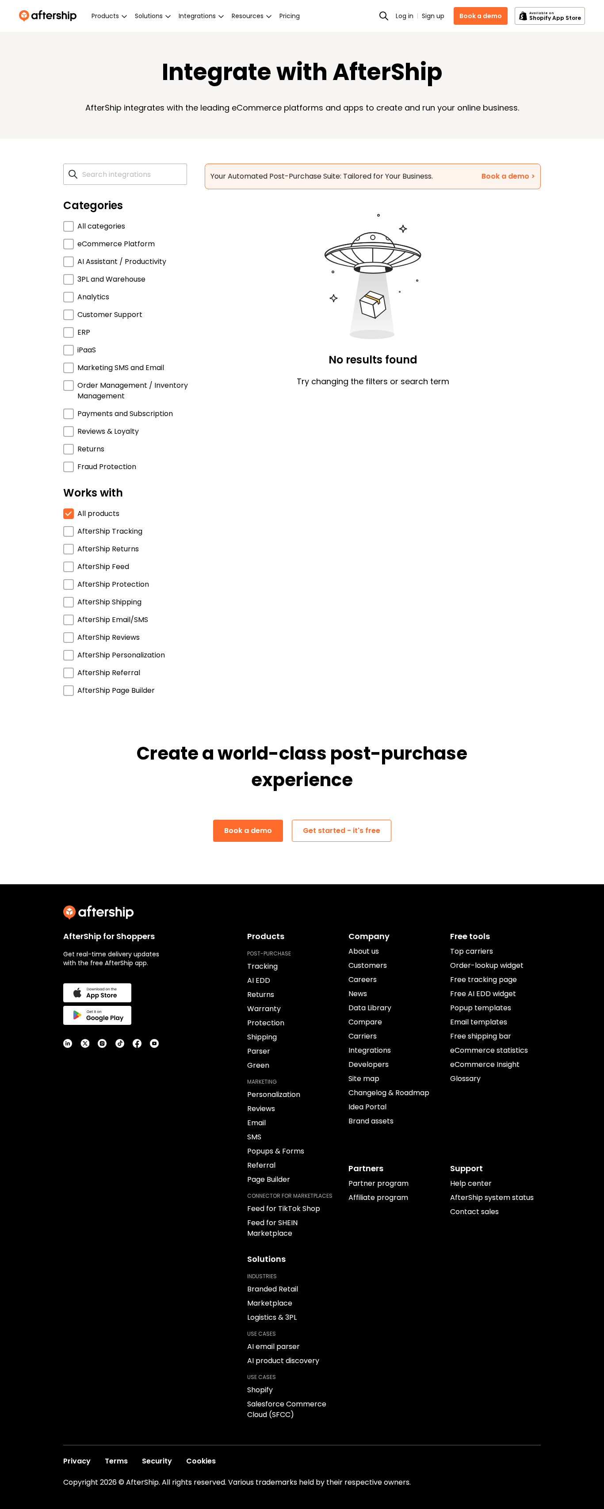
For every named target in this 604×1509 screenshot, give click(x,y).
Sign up (433, 15)
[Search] (383, 15)
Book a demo (480, 15)
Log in (404, 15)
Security (157, 1461)
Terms (116, 1461)
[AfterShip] (50, 16)
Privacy (77, 1461)
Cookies (201, 1461)
